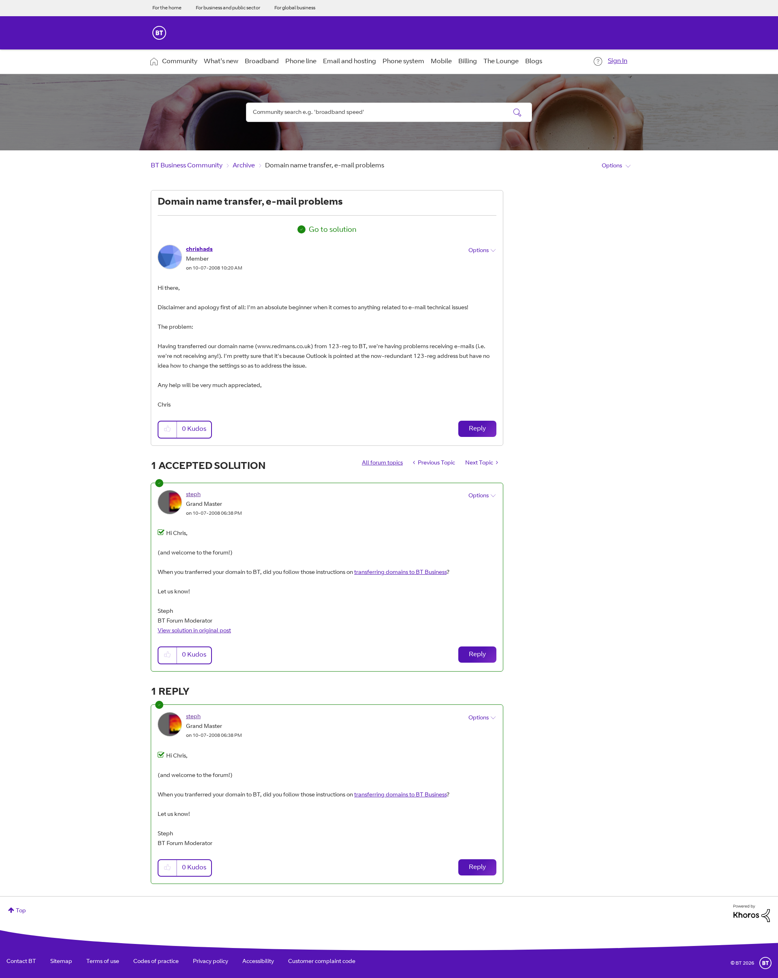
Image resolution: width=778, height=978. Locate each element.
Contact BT (21, 962)
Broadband (262, 61)
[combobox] (389, 112)
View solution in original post (194, 631)
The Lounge (501, 61)
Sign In (617, 61)
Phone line (300, 61)
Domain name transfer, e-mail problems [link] (324, 166)
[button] (167, 429)
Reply (477, 429)
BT (765, 963)
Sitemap (61, 962)
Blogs (533, 61)
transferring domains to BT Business (400, 573)
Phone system (403, 61)
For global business (294, 8)
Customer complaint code (321, 962)
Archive (244, 166)
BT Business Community (186, 166)
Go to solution (333, 230)
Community (179, 61)
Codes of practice (156, 962)
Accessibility (258, 962)
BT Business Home (159, 33)
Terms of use (102, 962)
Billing (467, 61)
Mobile (441, 61)
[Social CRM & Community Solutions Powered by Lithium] (751, 913)
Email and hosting (349, 61)
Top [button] (21, 911)
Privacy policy (210, 962)
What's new (221, 61)
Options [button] (612, 166)
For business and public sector (228, 8)
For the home (167, 8)
